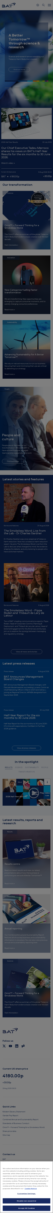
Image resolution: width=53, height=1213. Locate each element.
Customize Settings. (26, 1193)
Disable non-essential (26, 1201)
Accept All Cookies (26, 1208)
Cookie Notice (31, 1188)
